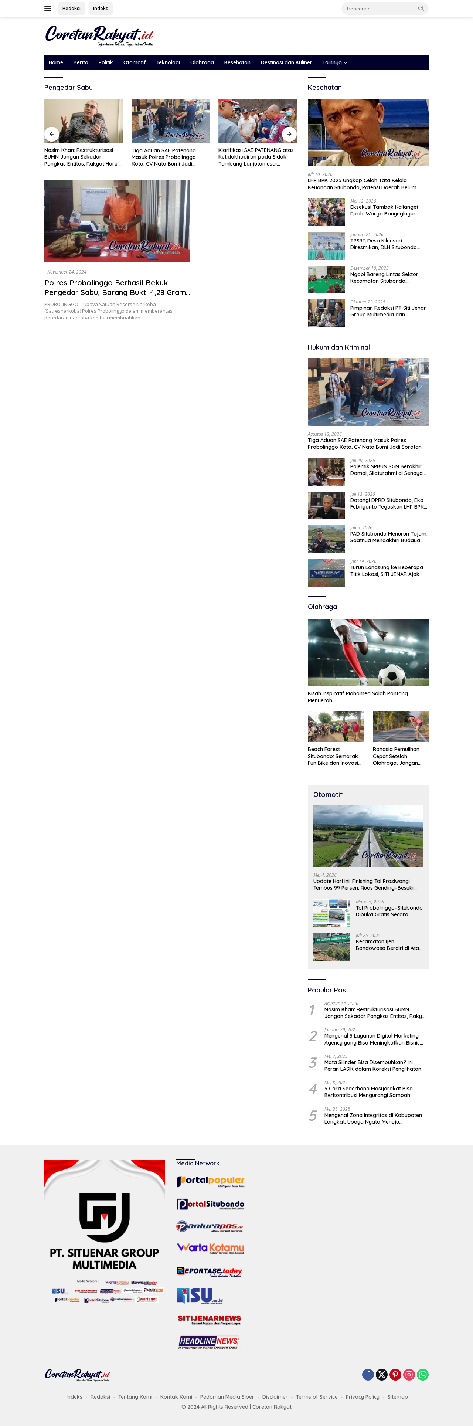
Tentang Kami (135, 1396)
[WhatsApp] (423, 1375)
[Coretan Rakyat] (99, 35)
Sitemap (398, 1396)
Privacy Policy (363, 1396)
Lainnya (332, 62)
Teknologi (168, 62)
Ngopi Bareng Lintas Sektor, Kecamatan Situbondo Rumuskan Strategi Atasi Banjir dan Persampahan (388, 277)
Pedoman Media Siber (227, 1396)
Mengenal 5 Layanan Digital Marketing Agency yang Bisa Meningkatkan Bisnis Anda (372, 1039)
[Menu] (49, 8)
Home (56, 62)
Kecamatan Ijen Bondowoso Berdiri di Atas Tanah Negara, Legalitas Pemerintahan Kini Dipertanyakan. (389, 944)
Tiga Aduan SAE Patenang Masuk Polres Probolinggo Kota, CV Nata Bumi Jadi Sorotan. (164, 157)
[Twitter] (382, 1375)
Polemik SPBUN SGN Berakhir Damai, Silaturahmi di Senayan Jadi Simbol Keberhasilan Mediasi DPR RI (388, 469)
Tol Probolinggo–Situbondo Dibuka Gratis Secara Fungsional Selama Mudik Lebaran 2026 (389, 911)
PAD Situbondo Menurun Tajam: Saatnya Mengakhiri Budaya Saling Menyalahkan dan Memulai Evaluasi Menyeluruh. (389, 537)
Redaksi (71, 8)
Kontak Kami (176, 1396)
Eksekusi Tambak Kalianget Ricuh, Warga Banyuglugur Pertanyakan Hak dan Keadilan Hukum (388, 210)
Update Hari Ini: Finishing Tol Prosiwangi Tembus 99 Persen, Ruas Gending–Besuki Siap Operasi (363, 884)
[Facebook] (368, 1375)
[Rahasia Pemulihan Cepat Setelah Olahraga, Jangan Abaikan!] (401, 727)
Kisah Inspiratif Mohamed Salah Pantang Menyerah (358, 696)
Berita (81, 62)
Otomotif (134, 62)
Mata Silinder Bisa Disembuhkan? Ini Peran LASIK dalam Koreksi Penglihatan (372, 1065)
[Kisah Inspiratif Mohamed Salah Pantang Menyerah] (368, 653)
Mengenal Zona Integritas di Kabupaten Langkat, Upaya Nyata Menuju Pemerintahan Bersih (373, 1118)
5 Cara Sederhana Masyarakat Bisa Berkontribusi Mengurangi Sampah (368, 1092)
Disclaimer (275, 1396)
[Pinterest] (395, 1375)
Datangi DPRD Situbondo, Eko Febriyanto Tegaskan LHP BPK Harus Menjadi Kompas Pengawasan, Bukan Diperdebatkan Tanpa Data (387, 503)
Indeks (100, 8)
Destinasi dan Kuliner (286, 62)
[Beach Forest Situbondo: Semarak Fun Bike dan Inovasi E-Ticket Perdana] (336, 727)
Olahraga (202, 62)
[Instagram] (409, 1375)
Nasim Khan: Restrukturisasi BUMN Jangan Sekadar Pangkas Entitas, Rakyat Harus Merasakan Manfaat (82, 157)
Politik (106, 62)
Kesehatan (237, 62)
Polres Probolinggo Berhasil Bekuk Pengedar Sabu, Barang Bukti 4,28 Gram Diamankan (115, 292)
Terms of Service (317, 1396)
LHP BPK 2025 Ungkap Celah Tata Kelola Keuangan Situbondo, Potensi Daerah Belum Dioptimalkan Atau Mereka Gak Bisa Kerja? (362, 183)
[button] (421, 8)
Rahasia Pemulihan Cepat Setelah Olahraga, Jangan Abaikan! (396, 756)
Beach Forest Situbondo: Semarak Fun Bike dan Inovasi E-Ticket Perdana (333, 756)
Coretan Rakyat (272, 1406)
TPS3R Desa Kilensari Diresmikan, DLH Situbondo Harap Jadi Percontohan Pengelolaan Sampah (383, 244)
